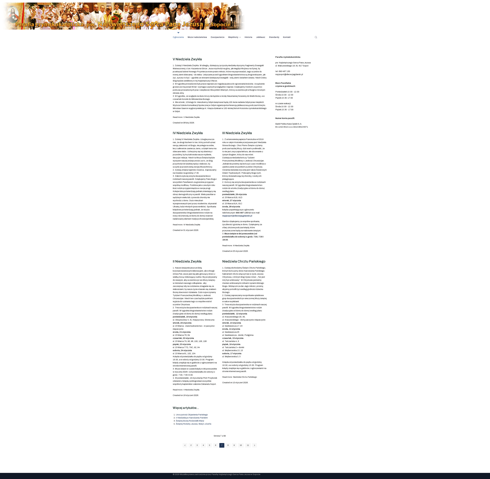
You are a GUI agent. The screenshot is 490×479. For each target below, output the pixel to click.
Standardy (274, 37)
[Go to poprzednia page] (185, 445)
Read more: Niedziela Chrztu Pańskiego (239, 377)
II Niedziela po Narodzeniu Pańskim (192, 418)
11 (248, 445)
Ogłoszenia (178, 37)
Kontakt (287, 37)
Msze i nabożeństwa (197, 37)
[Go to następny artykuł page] (254, 445)
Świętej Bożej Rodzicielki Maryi (190, 421)
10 (241, 445)
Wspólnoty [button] (233, 37)
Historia (248, 37)
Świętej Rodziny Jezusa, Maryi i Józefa (193, 424)
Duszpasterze (217, 37)
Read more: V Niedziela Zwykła (186, 117)
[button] (316, 37)
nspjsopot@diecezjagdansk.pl (237, 216)
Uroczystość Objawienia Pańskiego (192, 415)
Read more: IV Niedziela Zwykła (186, 225)
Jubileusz (260, 37)
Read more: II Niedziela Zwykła (186, 390)
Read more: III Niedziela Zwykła (235, 246)
